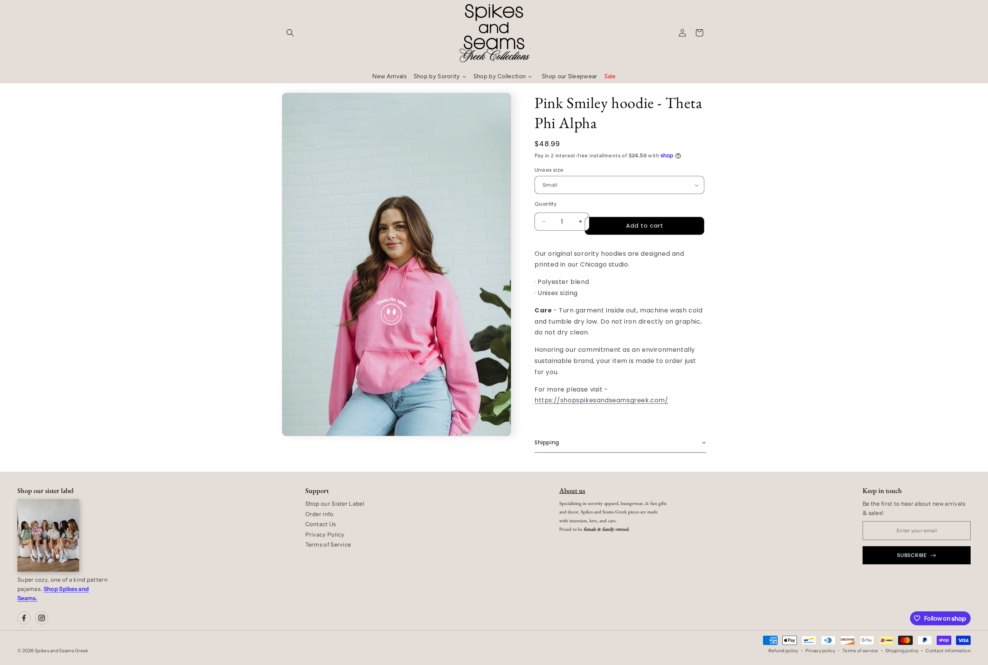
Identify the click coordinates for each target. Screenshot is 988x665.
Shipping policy (902, 650)
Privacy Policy (325, 534)
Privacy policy (820, 650)
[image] (48, 535)
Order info (319, 514)
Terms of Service (328, 544)
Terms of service (860, 650)
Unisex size (549, 170)
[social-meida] (23, 617)
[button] (290, 32)
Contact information (948, 650)
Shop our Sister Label (334, 503)
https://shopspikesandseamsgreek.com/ (601, 400)
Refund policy (783, 650)
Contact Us (320, 524)
